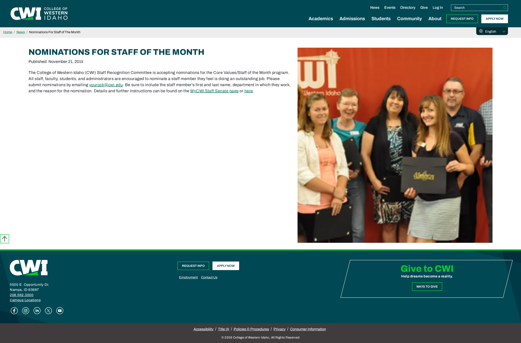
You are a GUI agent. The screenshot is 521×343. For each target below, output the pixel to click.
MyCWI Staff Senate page (214, 91)
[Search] (505, 7)
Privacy (280, 329)
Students (381, 18)
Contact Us (209, 277)
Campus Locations (25, 300)
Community (409, 18)
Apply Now (494, 18)
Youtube (59, 310)
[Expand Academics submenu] (320, 23)
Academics (321, 18)
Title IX (223, 329)
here (248, 91)
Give (424, 7)
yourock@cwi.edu (106, 84)
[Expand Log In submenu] (437, 12)
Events (389, 7)
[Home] (29, 267)
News (374, 7)
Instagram (25, 310)
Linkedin (37, 310)
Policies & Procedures (251, 329)
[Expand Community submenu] (409, 23)
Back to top (4, 238)
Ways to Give (427, 286)
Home (7, 32)
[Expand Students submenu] (381, 23)
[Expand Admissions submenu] (352, 23)
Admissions (352, 18)
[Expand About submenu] (434, 23)
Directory (407, 7)
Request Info (462, 18)
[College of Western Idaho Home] (39, 13)
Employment (188, 277)
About (434, 18)
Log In (438, 7)
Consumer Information (308, 329)
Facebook (14, 310)
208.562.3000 (21, 295)
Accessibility (203, 329)
